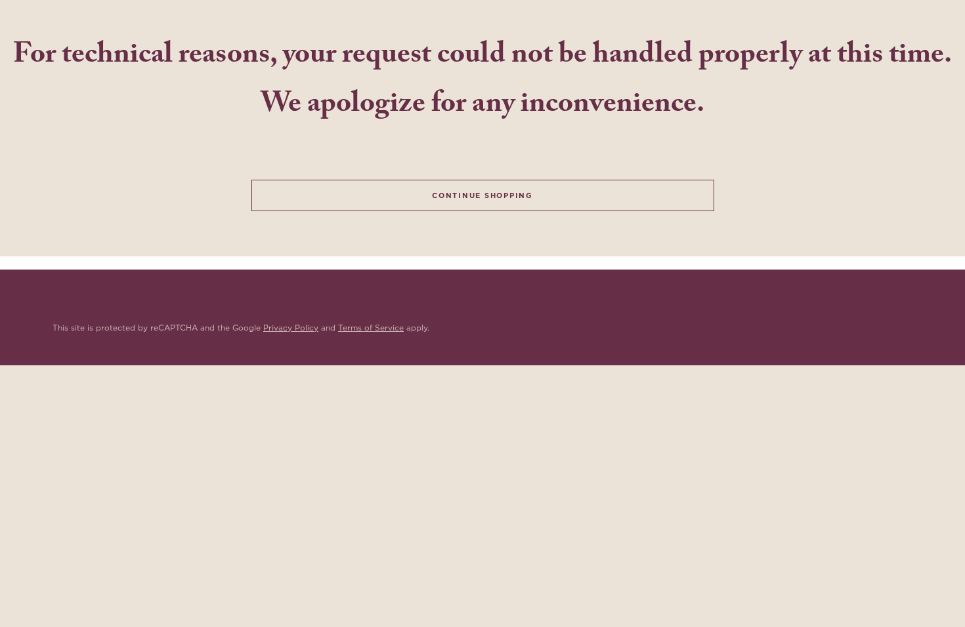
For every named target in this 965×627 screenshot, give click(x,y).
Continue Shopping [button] (482, 195)
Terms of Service (371, 328)
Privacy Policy (290, 328)
